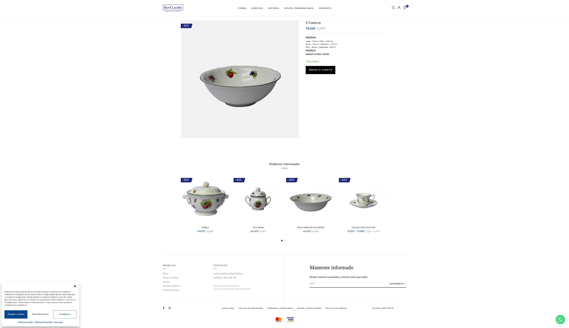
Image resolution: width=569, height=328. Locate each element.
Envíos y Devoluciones (309, 308)
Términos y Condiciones (280, 308)
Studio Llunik (398, 308)
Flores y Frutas (170, 278)
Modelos (257, 8)
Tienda (242, 8)
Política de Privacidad (43, 322)
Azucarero (258, 227)
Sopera (205, 227)
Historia (273, 8)
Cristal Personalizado (299, 8)
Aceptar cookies (16, 314)
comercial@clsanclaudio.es (228, 274)
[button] (74, 286)
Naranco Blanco (171, 286)
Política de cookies (25, 322)
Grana (166, 282)
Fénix (165, 274)
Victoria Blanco (171, 290)
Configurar (64, 314)
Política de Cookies (336, 308)
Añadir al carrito (320, 70)
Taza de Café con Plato (363, 227)
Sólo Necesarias (40, 314)
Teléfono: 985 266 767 (224, 278)
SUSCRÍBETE (397, 283)
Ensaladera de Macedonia (311, 227)
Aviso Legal (58, 322)
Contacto (325, 8)
